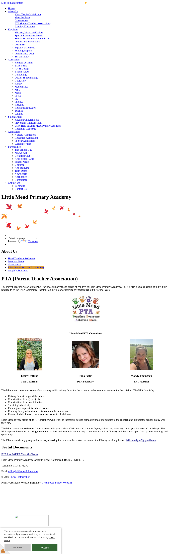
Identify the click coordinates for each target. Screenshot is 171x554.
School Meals (22, 161)
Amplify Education (25, 26)
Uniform (19, 164)
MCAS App (21, 152)
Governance (21, 20)
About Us (13, 11)
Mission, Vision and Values (29, 32)
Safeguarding (15, 116)
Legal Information (20, 477)
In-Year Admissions (25, 140)
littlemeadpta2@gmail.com (141, 440)
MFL (17, 89)
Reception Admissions (26, 137)
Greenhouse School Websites (57, 482)
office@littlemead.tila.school (23, 471)
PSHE (18, 95)
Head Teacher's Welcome (28, 14)
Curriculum (14, 59)
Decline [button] (17, 547)
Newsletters (21, 173)
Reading (19, 104)
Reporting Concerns (25, 128)
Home (11, 8)
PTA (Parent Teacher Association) (32, 23)
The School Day (23, 149)
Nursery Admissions (25, 134)
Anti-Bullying (22, 167)
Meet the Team (22, 17)
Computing (21, 74)
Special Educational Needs (29, 35)
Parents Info (14, 146)
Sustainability (22, 56)
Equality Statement (25, 47)
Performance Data (24, 53)
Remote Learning (24, 62)
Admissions (14, 131)
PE (16, 98)
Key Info (13, 29)
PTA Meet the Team (26, 454)
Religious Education (25, 107)
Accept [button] (45, 547)
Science (19, 110)
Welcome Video (23, 143)
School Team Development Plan (32, 38)
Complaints (21, 179)
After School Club (24, 158)
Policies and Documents (27, 41)
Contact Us (14, 182)
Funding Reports (23, 50)
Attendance (21, 176)
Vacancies (20, 185)
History (19, 83)
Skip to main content (12, 2)
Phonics (19, 101)
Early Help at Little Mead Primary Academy (38, 125)
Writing (19, 113)
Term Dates (21, 170)
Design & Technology (26, 77)
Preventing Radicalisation (28, 122)
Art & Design (22, 68)
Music (18, 92)
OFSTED (20, 44)
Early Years (21, 65)
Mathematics (21, 86)
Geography (21, 80)
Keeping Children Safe (27, 119)
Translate (33, 241)
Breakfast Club (23, 155)
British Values (22, 71)
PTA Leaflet (8, 454)
